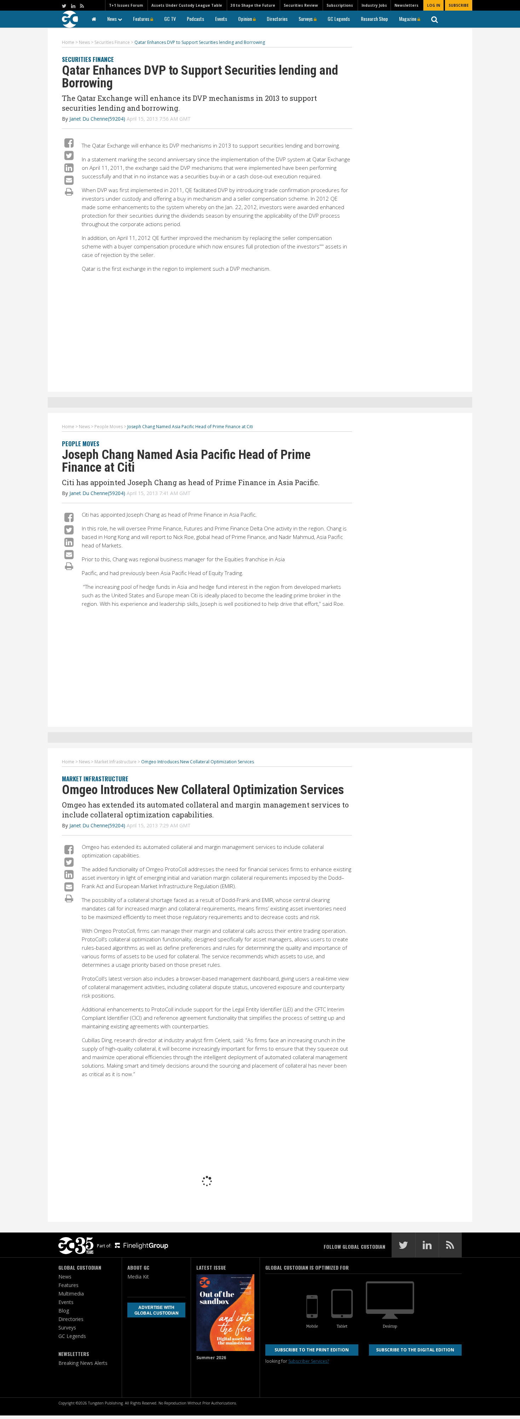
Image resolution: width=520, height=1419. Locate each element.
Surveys (306, 18)
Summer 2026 (211, 1358)
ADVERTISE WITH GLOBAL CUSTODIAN (156, 1310)
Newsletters (406, 5)
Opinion (245, 18)
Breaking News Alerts (83, 1363)
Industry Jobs (374, 5)
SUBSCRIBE (459, 5)
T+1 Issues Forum (126, 5)
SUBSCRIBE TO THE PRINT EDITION (312, 1350)
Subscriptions (340, 5)
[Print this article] (69, 191)
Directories (277, 18)
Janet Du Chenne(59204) (97, 118)
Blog (63, 1310)
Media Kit (138, 1276)
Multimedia (71, 1293)
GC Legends (339, 18)
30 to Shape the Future (253, 5)
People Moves (80, 443)
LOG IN (433, 5)
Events (221, 18)
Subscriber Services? (308, 1361)
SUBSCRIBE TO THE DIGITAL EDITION (415, 1350)
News (112, 18)
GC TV (170, 18)
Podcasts (195, 18)
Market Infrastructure (95, 778)
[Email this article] (69, 180)
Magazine (408, 18)
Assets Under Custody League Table (186, 5)
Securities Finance (88, 59)
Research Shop (374, 18)
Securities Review (301, 5)
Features (141, 18)
